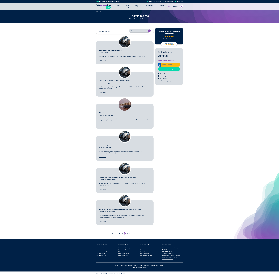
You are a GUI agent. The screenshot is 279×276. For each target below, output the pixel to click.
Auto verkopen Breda (101, 255)
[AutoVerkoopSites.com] (103, 6)
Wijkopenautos (154, 265)
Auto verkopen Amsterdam (102, 251)
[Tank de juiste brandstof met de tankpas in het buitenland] (125, 72)
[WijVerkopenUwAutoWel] (169, 44)
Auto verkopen (118, 6)
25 (134, 233)
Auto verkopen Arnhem (101, 253)
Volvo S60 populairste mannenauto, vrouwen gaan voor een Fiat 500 (117, 177)
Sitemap (144, 267)
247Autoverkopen (137, 267)
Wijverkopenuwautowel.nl (126, 265)
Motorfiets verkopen (144, 253)
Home (97, 11)
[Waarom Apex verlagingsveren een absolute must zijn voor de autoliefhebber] (125, 201)
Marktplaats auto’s (161, 6)
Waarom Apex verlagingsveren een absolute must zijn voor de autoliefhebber (120, 209)
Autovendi (146, 265)
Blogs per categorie (104, 31)
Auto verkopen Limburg (123, 253)
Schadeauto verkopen (149, 6)
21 (127, 233)
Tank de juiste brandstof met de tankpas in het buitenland (114, 80)
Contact (175, 6)
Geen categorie (111, 115)
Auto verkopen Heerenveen (124, 251)
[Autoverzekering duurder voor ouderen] (125, 136)
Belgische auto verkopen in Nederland (171, 255)
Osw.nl (161, 265)
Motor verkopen (127, 6)
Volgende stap (169, 69)
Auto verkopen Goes (123, 249)
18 (119, 233)
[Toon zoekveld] (181, 6)
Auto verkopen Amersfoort (102, 249)
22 (129, 233)
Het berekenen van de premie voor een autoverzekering (114, 113)
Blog (169, 6)
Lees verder (102, 60)
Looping (116, 265)
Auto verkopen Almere (101, 247)
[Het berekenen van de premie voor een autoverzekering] (125, 104)
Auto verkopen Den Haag (124, 247)
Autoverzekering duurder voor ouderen (109, 145)
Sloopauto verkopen (138, 6)
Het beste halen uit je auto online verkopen (110, 50)
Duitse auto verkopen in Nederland (170, 257)
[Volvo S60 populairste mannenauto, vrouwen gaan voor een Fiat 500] (125, 169)
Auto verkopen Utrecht (123, 255)
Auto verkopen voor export (146, 255)
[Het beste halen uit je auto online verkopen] (125, 42)
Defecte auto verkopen (167, 259)
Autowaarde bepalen (167, 251)
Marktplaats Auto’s (138, 265)
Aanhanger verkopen (145, 249)
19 (122, 233)
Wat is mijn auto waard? (167, 253)
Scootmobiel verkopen (145, 251)
